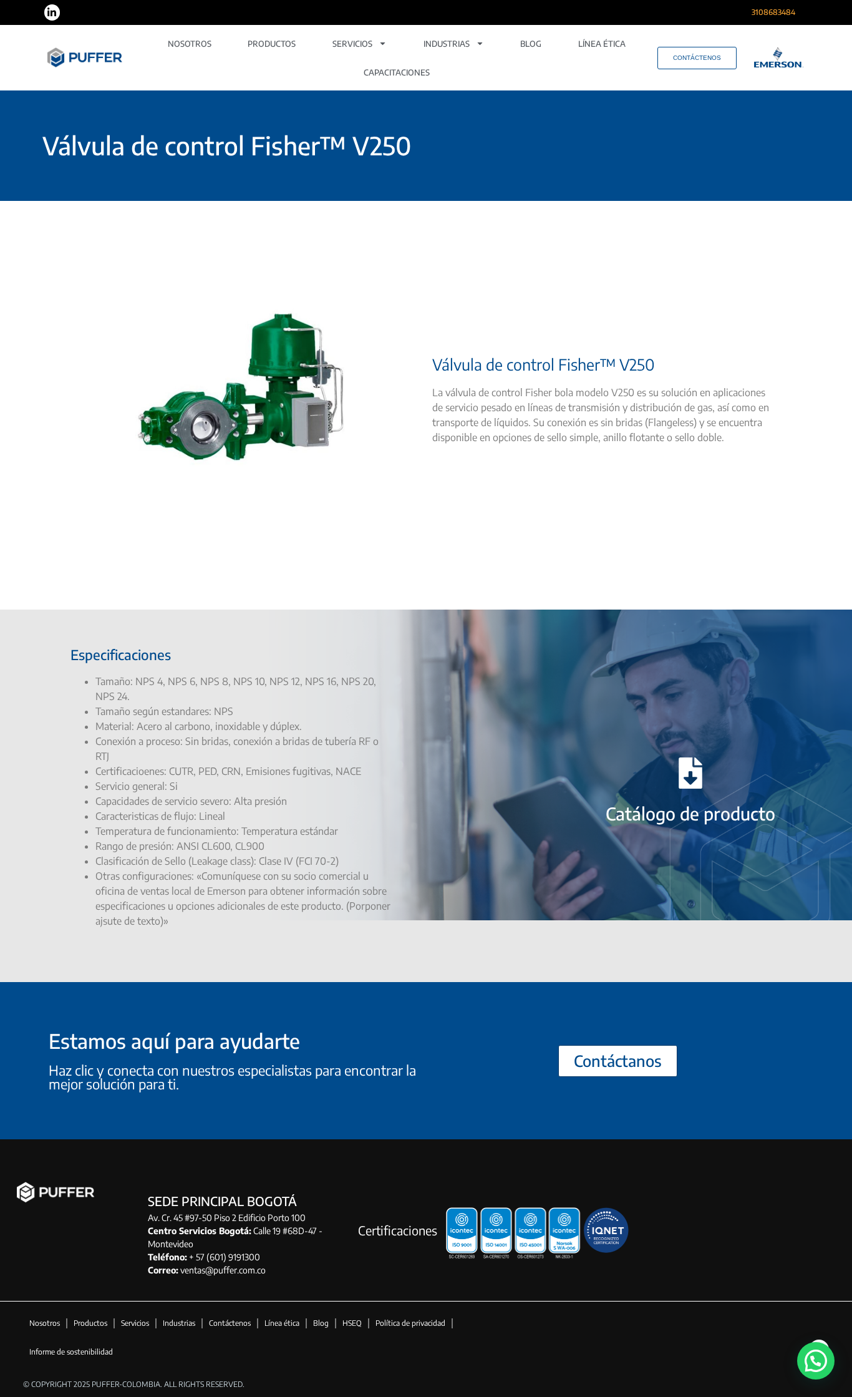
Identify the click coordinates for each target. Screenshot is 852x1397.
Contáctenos (230, 1323)
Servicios (352, 44)
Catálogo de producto (690, 813)
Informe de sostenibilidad (71, 1351)
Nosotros (189, 44)
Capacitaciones (397, 72)
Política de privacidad (410, 1323)
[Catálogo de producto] (690, 773)
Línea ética (602, 44)
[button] (816, 1361)
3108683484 (773, 12)
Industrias (447, 44)
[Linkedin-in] (52, 12)
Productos (272, 44)
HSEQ (352, 1323)
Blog (530, 44)
